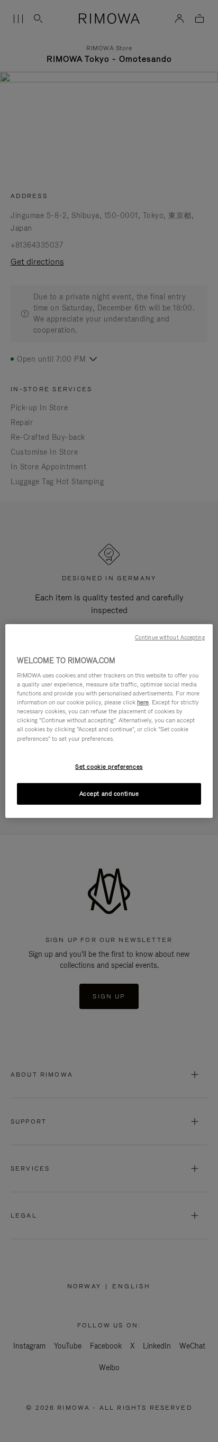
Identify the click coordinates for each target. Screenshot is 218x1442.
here (143, 702)
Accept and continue (109, 793)
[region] (108, 721)
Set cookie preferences (109, 766)
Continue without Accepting (170, 637)
